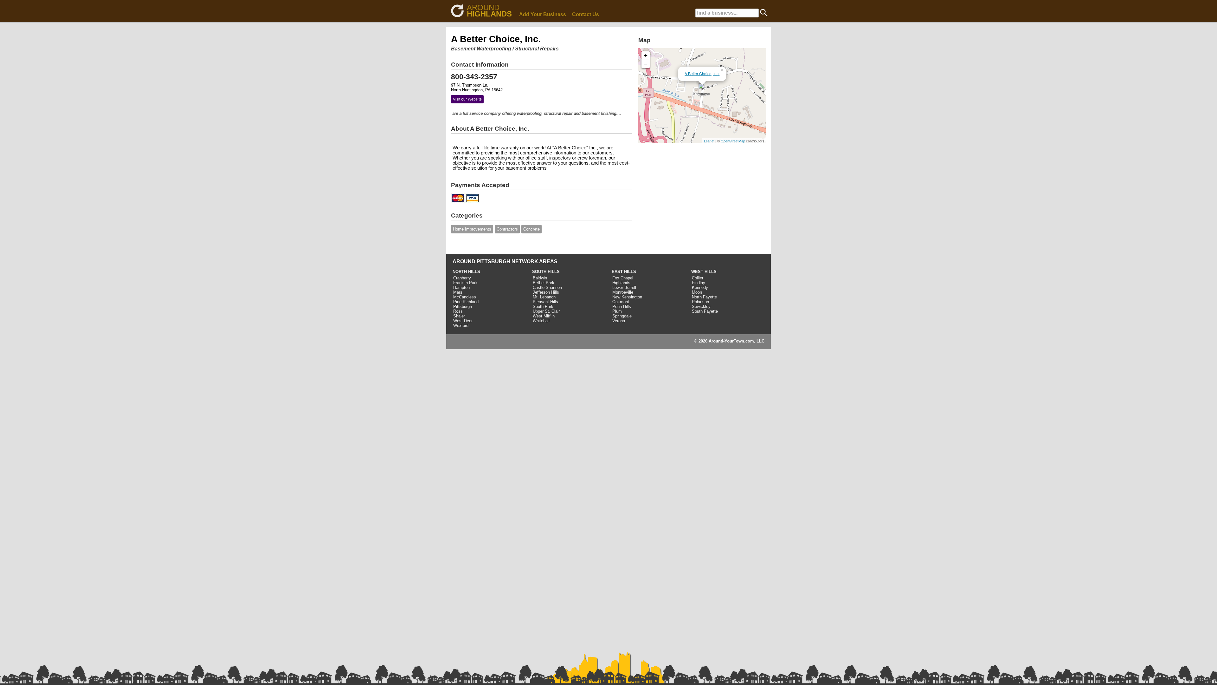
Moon (697, 292)
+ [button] (645, 55)
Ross (458, 311)
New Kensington (627, 297)
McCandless (464, 297)
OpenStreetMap (733, 140)
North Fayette (704, 297)
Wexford (460, 325)
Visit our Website (467, 99)
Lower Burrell (624, 287)
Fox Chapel (622, 278)
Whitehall (541, 320)
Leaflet (709, 140)
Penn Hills (621, 306)
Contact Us (585, 14)
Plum (617, 311)
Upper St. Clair (546, 311)
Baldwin (540, 278)
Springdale (622, 316)
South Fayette (705, 311)
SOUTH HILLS (546, 271)
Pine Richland (466, 301)
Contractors (507, 229)
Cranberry (462, 278)
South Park (543, 306)
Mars (457, 292)
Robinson (700, 301)
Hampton (461, 287)
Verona (618, 320)
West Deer (463, 320)
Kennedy (700, 287)
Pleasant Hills (545, 301)
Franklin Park (465, 282)
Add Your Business (542, 14)
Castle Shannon (547, 287)
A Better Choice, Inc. (702, 73)
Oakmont (620, 301)
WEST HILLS (704, 271)
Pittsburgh (462, 306)
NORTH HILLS (466, 271)
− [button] (645, 64)
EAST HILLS (624, 271)
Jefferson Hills (546, 292)
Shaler (459, 316)
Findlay (698, 282)
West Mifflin (544, 316)
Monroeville (622, 292)
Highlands (621, 282)
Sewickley (701, 306)
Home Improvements (472, 229)
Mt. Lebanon (544, 297)
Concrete (531, 229)
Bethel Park (543, 282)
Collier (697, 278)
